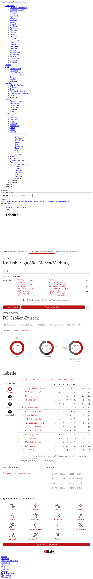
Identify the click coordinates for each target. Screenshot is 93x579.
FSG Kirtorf (22, 282)
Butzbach (13, 20)
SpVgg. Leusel (24, 291)
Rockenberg (14, 54)
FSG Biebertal (54, 291)
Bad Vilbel (14, 16)
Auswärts (24, 331)
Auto (16, 136)
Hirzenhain (14, 32)
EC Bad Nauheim (16, 73)
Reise (16, 150)
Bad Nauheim (15, 14)
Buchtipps (18, 138)
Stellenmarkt (14, 87)
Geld (16, 144)
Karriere (17, 148)
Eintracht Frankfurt (17, 75)
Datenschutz (19, 170)
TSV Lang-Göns (55, 282)
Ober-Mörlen (14, 46)
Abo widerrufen (6, 577)
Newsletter (18, 176)
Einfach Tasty (19, 140)
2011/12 (79, 488)
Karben (12, 34)
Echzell (12, 22)
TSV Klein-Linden (25, 284)
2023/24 (79, 474)
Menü (3, 190)
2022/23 (54, 479)
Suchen (4, 199)
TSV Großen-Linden (26, 280)
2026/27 (54, 474)
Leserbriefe (14, 107)
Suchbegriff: (7, 195)
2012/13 (71, 488)
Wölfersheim (14, 59)
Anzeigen (4, 571)
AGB (16, 174)
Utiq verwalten (6, 565)
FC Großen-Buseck (26, 295)
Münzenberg (14, 40)
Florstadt (13, 24)
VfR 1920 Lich (23, 293)
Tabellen (13, 77)
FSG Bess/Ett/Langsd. (58, 289)
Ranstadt (13, 50)
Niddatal (13, 44)
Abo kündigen (6, 575)
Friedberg (13, 26)
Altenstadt (13, 12)
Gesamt (7, 331)
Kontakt (17, 166)
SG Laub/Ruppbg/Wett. (59, 284)
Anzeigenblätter (22, 201)
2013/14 (62, 488)
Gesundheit (19, 146)
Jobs (2, 201)
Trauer (12, 89)
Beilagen (13, 95)
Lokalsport (14, 71)
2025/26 (62, 474)
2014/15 (54, 488)
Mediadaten (5, 569)
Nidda (12, 42)
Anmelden (12, 201)
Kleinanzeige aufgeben (18, 91)
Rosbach (13, 57)
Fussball (13, 79)
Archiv (30, 201)
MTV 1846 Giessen (25, 289)
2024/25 (71, 474)
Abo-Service (42, 201)
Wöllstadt (13, 61)
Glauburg (13, 30)
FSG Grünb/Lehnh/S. (58, 295)
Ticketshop (65, 201)
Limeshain (13, 38)
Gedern (12, 28)
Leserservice (14, 105)
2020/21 (71, 479)
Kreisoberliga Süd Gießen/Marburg (17, 473)
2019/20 (79, 479)
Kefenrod (13, 36)
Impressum (18, 168)
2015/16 (79, 483)
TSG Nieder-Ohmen (57, 287)
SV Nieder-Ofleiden (26, 287)
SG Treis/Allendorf (57, 293)
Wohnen (18, 152)
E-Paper (35, 201)
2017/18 (62, 483)
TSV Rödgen (30, 446)
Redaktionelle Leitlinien (9, 561)
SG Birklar (53, 280)
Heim (16, 331)
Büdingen (13, 18)
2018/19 (54, 483)
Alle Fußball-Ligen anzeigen (47, 544)
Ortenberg (13, 48)
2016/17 (71, 483)
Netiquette (18, 172)
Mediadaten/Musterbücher (19, 93)
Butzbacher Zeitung (17, 10)
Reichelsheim (15, 52)
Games (17, 142)
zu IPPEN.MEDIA (54, 201)
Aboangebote (15, 103)
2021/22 (62, 479)
